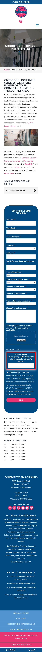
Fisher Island (9, 173)
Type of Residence (14, 272)
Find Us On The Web (21, 504)
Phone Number (13, 237)
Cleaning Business (21, 613)
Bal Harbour (25, 552)
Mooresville (28, 161)
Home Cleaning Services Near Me (21, 624)
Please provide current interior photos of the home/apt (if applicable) (19, 327)
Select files (21, 340)
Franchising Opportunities (21, 645)
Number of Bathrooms (16, 294)
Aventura (16, 552)
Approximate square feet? (18, 279)
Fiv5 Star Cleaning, (24, 635)
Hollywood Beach (18, 555)
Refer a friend (21, 357)
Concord (33, 158)
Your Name (11, 219)
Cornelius (8, 161)
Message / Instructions (17, 308)
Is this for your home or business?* (21, 262)
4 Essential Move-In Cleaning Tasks (21, 583)
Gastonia (16, 161)
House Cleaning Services (21, 629)
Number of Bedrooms (16, 286)
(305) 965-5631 (26, 499)
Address (10, 253)
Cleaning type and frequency (19, 301)
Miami (17, 167)
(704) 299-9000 (26, 487)
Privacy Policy (21, 638)
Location (10, 245)
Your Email (11, 228)
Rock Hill (28, 164)
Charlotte (25, 158)
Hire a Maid (21, 619)
